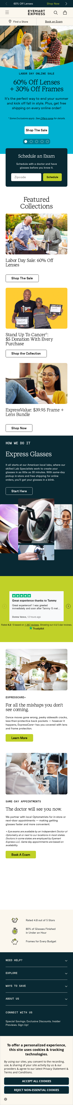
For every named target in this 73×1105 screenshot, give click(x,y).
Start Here (19, 491)
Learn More (19, 738)
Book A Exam (20, 854)
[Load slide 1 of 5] (25, 141)
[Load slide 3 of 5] (36, 141)
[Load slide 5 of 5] (47, 141)
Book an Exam (54, 21)
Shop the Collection (26, 353)
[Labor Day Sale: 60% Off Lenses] (36, 233)
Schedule (52, 177)
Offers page (46, 118)
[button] (7, 12)
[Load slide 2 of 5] (31, 141)
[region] (36, 3)
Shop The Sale (36, 130)
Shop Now (53, 3)
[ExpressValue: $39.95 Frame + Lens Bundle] (36, 383)
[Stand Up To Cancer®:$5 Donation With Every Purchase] (36, 308)
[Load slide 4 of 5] (42, 141)
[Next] (66, 4)
